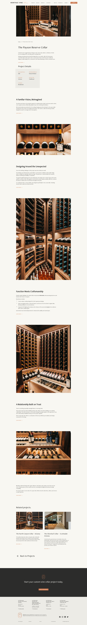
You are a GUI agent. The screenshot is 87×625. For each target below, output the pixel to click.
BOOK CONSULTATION (73, 3)
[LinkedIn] (65, 617)
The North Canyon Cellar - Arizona (28, 534)
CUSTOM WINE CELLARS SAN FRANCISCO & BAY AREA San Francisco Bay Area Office (36, 602)
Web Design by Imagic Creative (66, 621)
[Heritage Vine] (19, 2)
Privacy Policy (30, 621)
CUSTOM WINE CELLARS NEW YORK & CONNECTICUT (50, 601)
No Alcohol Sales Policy (53, 621)
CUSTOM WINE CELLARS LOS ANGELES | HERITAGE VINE (64, 601)
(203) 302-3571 (49, 608)
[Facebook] (60, 617)
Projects (19, 41)
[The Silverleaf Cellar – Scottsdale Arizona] (57, 520)
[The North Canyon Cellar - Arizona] (29, 520)
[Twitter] (67, 617)
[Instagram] (62, 617)
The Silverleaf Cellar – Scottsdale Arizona (55, 535)
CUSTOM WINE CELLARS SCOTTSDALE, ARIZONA (22, 601)
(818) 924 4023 (63, 608)
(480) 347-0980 (21, 608)
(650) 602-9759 (35, 608)
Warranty (40, 621)
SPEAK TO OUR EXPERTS (43, 589)
